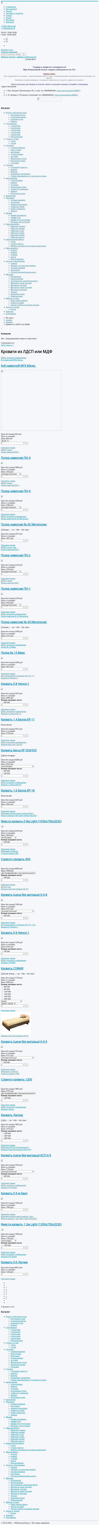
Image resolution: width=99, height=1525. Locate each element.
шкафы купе (16, 218)
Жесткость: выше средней (21, 287)
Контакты (10, 22)
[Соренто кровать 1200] (9, 1071)
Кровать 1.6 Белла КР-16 (11, 785)
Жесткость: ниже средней (21, 283)
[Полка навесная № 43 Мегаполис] (13, 614)
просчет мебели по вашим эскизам (25, 305)
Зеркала (14, 191)
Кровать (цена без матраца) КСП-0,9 (16, 1150)
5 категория (15, 135)
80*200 (7, 702)
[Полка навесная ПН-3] (6, 450)
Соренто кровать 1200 (10, 1074)
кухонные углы (17, 119)
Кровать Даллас (7, 1109)
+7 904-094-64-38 (8, 28)
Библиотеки (11, 196)
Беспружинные (17, 279)
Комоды (14, 172)
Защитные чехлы (18, 294)
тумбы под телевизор (19, 189)
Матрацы (9, 274)
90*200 (7, 773)
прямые (14, 252)
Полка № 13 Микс (8, 647)
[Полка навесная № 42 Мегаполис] (13, 516)
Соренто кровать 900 (9, 853)
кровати (14, 169)
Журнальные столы (19, 159)
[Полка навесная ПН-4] (6, 483)
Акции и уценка (12, 307)
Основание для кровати (20, 174)
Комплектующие (18, 235)
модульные (15, 152)
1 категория (15, 126)
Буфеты (14, 121)
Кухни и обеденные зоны (16, 113)
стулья (13, 143)
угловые (14, 255)
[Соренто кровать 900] (9, 851)
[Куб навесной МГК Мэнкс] (13, 358)
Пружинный (16, 277)
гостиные (10, 145)
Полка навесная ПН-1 (10, 583)
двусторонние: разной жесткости (24, 281)
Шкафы (9, 213)
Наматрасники (17, 296)
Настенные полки (18, 161)
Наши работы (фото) (19, 301)
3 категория (15, 130)
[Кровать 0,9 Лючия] (13, 1254)
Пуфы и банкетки (18, 209)
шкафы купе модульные (20, 220)
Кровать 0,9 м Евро (9, 1188)
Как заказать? (11, 9)
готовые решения (18, 148)
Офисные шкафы (18, 228)
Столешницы (11, 124)
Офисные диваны (18, 226)
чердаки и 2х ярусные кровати (23, 266)
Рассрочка (10, 20)
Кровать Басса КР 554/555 (11, 745)
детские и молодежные (15, 261)
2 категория (15, 128)
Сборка (9, 15)
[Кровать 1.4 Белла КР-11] (13, 711)
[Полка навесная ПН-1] (6, 581)
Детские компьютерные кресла (23, 272)
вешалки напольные (19, 204)
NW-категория (17, 137)
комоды (14, 183)
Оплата (9, 11)
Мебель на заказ (12, 298)
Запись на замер (17, 303)
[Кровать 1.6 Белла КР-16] (13, 782)
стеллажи (14, 185)
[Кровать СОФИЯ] (13, 960)
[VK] (7, 39)
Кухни (13, 309)
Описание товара (8, 448)
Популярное (11, 314)
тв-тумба (14, 156)
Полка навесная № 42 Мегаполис (14, 519)
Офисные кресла (17, 237)
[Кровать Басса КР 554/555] (13, 742)
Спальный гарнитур (19, 167)
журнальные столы (18, 187)
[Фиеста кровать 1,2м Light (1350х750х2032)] (17, 1216)
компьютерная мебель (15, 239)
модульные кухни (18, 115)
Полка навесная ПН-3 (10, 452)
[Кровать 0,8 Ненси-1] (17, 676)
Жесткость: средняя (18, 285)
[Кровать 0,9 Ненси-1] (18, 925)
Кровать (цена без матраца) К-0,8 (14, 889)
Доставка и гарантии (14, 13)
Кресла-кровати (17, 259)
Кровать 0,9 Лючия (9, 1257)
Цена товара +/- (7, 345)
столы (13, 141)
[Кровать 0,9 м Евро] (13, 1185)
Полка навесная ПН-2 (10, 549)
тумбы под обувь (18, 207)
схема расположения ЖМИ (68, 91)
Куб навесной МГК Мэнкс (12, 360)
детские (14, 250)
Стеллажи (15, 163)
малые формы (11, 178)
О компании (11, 7)
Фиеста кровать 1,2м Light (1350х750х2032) (19, 1219)
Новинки (9, 311)
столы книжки (17, 180)
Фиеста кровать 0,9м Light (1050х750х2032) (19, 816)
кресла (13, 257)
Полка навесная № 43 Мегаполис (14, 616)
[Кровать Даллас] (13, 1107)
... (6, 1296)
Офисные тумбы (17, 233)
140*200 (7, 994)
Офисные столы (17, 231)
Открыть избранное (9, 52)
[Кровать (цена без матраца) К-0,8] (6, 887)
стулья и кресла (17, 244)
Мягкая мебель (12, 248)
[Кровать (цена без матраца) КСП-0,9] (15, 1147)
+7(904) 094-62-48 (8, 26)
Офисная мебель (12, 224)
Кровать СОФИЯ (8, 963)
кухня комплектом (18, 117)
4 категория (15, 132)
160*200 (7, 996)
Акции (8, 18)
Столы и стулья (12, 139)
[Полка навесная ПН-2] (8, 547)
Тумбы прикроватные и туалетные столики (28, 176)
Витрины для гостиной (20, 222)
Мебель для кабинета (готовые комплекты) (28, 246)
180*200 (7, 999)
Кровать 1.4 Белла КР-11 (11, 714)
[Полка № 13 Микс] (13, 645)
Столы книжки (17, 154)
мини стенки (16, 150)
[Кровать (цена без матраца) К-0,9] (16, 1034)
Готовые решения (18, 200)
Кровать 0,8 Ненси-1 (9, 678)
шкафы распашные (18, 215)
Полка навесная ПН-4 (10, 485)
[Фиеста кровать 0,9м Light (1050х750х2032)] (17, 813)
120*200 (7, 992)
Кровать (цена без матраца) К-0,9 (14, 1036)
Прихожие (10, 198)
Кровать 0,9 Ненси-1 (9, 927)
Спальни (9, 165)
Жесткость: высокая (19, 290)
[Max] (7, 41)
